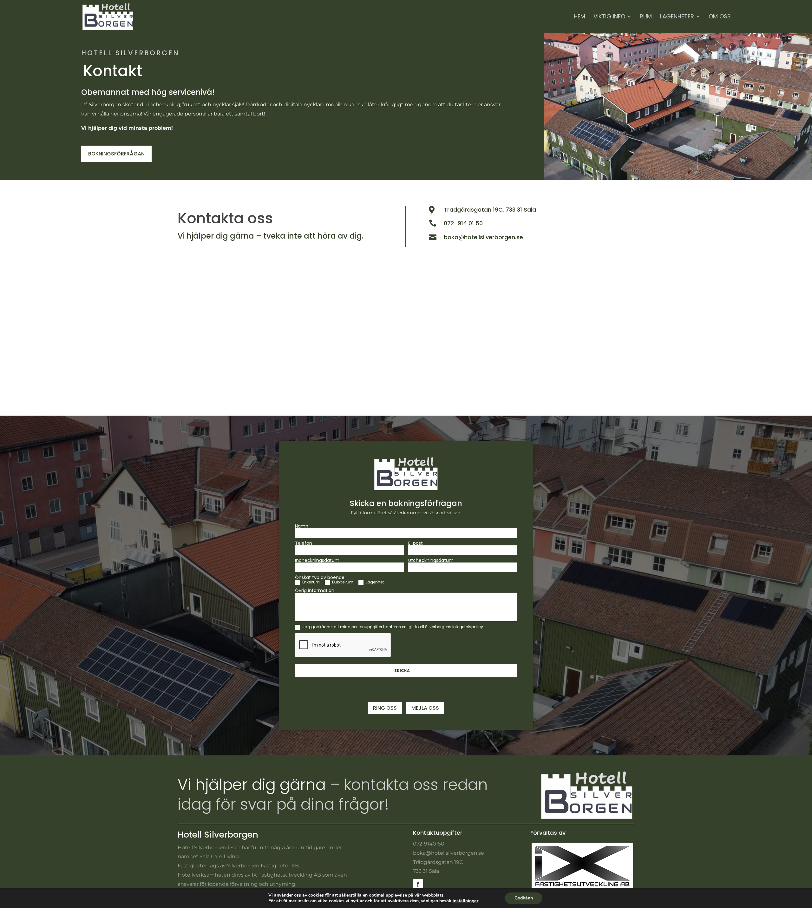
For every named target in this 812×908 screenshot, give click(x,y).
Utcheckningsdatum (431, 560)
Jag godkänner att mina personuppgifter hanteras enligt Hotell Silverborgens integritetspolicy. (392, 626)
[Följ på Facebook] (418, 884)
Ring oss (385, 708)
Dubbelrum (342, 582)
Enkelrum (310, 582)
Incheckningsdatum (317, 560)
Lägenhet (374, 582)
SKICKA (402, 670)
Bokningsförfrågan (116, 153)
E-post (415, 543)
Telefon (303, 543)
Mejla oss (425, 708)
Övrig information (314, 590)
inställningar (465, 901)
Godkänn (523, 898)
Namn (301, 526)
